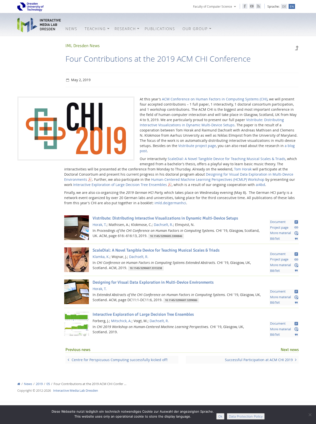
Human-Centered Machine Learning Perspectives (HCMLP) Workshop (207, 179)
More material (284, 233)
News (28, 384)
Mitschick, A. (121, 320)
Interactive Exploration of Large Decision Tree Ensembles (120, 184)
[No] (309, 414)
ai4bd (260, 184)
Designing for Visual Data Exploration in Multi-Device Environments (153, 282)
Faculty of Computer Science (212, 6)
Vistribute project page (197, 145)
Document (284, 222)
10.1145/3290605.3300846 (166, 236)
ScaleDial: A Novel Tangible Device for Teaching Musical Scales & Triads (226, 158)
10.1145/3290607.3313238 (146, 268)
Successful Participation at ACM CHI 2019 (259, 359)
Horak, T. (100, 224)
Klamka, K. (101, 256)
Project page (284, 227)
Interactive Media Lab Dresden (39, 25)
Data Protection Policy (246, 416)
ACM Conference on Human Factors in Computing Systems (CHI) (214, 99)
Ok (220, 416)
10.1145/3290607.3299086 (181, 300)
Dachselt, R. (163, 224)
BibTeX (284, 239)
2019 (39, 384)
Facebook (244, 6)
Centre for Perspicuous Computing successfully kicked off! (120, 359)
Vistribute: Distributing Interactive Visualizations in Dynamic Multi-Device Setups (165, 218)
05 (48, 384)
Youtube (251, 6)
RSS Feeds (258, 6)
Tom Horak (243, 169)
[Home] (18, 384)
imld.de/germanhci (170, 203)
